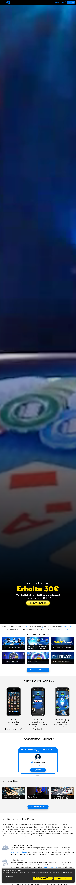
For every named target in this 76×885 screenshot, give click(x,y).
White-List (26, 626)
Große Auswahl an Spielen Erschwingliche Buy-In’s (13, 727)
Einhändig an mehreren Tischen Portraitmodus (38, 727)
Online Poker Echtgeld (19, 852)
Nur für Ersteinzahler (38, 583)
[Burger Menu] (2, 2)
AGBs (68, 629)
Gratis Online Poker (50, 867)
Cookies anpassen (8, 876)
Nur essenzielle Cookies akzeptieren (42, 878)
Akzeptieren (62, 878)
